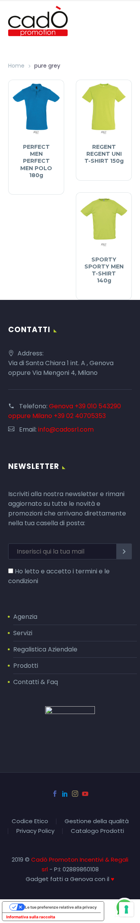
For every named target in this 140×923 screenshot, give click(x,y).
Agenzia (25, 616)
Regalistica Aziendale (45, 649)
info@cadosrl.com (66, 429)
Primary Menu (125, 21)
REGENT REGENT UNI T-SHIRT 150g (104, 153)
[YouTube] (85, 794)
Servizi (22, 633)
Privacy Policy (35, 831)
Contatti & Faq (35, 681)
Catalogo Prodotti (97, 831)
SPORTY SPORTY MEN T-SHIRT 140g (104, 270)
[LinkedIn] (65, 794)
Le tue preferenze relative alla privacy (61, 907)
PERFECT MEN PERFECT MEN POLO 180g (36, 161)
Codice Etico (30, 821)
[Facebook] (55, 794)
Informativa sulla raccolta (30, 916)
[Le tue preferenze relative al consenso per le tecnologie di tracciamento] (126, 909)
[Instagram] (75, 794)
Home (16, 66)
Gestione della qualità (97, 821)
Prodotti (25, 665)
